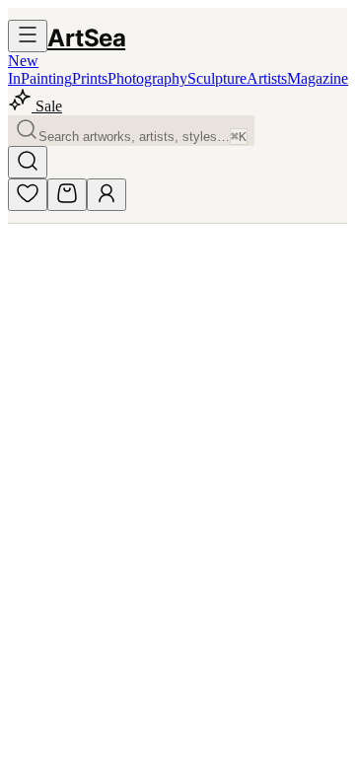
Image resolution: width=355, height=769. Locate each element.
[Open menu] (27, 36)
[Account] (106, 194)
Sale (47, 106)
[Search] (27, 162)
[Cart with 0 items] (67, 194)
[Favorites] (27, 194)
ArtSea (86, 38)
